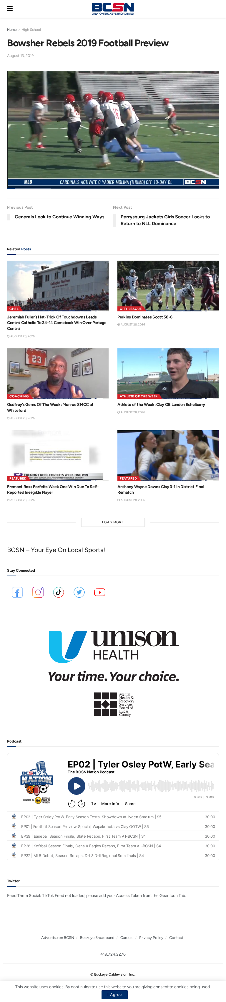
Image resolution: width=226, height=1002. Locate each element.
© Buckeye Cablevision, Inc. (112, 974)
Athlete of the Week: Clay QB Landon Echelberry (161, 404)
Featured (17, 478)
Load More (113, 522)
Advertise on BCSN (57, 937)
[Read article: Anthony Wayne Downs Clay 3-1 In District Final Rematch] (168, 455)
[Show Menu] (10, 9)
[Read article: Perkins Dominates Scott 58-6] (168, 286)
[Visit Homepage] (113, 9)
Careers (126, 937)
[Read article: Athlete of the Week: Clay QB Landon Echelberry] (168, 373)
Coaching (19, 396)
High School (31, 30)
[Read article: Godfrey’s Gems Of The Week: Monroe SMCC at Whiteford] (58, 373)
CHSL (14, 309)
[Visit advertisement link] (113, 669)
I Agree (114, 994)
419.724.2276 (113, 954)
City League (131, 309)
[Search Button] (216, 9)
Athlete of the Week (139, 396)
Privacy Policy (151, 937)
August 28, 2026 (22, 336)
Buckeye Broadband (97, 937)
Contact (176, 937)
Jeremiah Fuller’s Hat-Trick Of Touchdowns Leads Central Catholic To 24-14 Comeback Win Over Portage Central (57, 323)
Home (12, 30)
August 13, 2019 (20, 55)
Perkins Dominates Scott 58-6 (144, 317)
